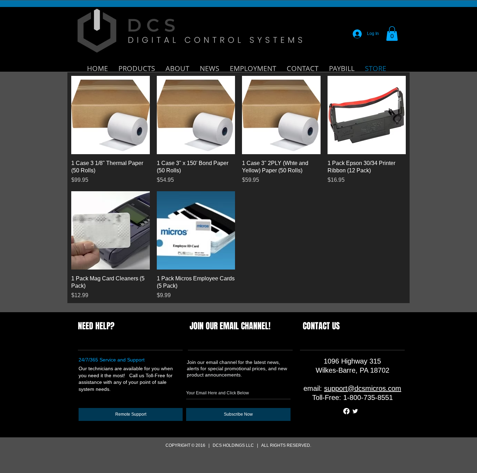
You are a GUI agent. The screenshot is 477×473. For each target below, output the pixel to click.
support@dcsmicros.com (362, 388)
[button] (392, 33)
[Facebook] (346, 411)
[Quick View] (110, 115)
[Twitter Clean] (355, 411)
